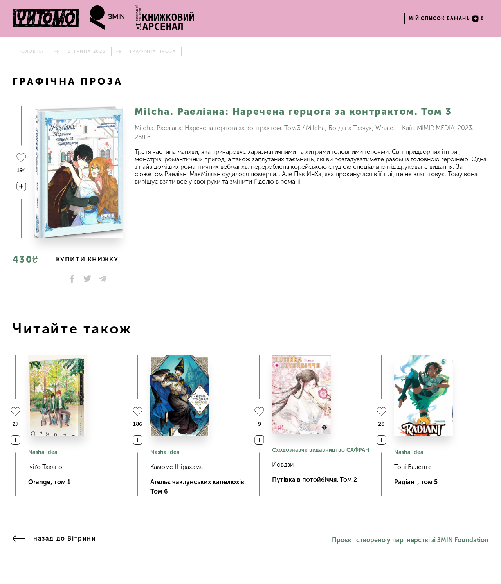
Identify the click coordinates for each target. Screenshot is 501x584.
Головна (30, 51)
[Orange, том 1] (57, 395)
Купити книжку (87, 259)
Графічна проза (153, 51)
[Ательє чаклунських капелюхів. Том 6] (179, 395)
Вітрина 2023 (86, 51)
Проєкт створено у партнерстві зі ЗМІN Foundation (410, 540)
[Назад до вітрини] (19, 540)
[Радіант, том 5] (423, 395)
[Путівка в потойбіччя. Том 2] (301, 394)
